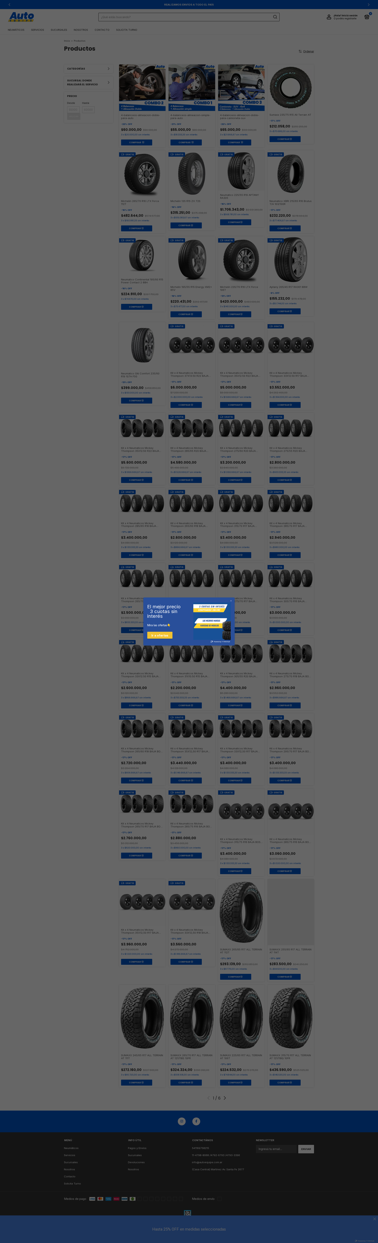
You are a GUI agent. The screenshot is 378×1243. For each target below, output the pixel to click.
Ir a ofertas (159, 635)
